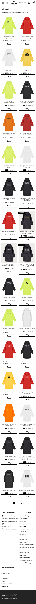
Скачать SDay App (25, 563)
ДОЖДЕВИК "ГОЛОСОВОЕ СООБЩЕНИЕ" (9, 425)
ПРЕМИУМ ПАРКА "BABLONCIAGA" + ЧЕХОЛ (9, 264)
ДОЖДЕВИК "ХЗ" (27, 297)
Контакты (5, 586)
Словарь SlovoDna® (26, 560)
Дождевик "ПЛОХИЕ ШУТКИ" (9, 134)
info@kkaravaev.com (10, 521)
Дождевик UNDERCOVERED (9, 102)
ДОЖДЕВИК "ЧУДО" (9, 297)
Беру (9, 44)
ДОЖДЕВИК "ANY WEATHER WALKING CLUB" (27, 425)
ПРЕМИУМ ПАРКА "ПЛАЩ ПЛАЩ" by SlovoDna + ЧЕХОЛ (27, 265)
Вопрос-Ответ (24, 534)
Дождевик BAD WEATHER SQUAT (27, 69)
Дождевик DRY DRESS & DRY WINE (9, 69)
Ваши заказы (6, 576)
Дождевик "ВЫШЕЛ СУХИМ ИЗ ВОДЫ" (27, 37)
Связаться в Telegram (10, 516)
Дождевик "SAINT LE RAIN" (9, 166)
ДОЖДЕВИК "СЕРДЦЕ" (9, 392)
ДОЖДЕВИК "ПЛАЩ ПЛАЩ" (27, 490)
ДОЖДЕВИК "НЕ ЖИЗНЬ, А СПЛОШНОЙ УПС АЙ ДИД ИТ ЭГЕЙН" (27, 199)
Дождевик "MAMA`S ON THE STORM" (27, 166)
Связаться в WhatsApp (10, 518)
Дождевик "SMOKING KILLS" (9, 199)
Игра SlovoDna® (25, 557)
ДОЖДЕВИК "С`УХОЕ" (9, 361)
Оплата (4, 581)
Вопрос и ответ (7, 584)
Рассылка (23, 526)
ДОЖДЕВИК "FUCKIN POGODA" (9, 329)
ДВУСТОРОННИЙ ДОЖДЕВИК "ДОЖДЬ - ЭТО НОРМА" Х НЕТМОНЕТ (27, 458)
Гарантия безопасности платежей (24, 552)
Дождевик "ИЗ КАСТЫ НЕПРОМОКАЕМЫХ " (27, 102)
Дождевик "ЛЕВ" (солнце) (9, 37)
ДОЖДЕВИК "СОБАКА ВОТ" (27, 361)
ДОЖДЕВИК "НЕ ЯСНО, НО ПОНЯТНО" (27, 392)
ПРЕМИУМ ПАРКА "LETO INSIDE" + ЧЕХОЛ (27, 232)
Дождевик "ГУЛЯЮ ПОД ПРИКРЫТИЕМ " (27, 134)
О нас (21, 537)
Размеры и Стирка (25, 524)
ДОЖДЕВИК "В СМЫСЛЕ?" (9, 456)
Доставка (5, 578)
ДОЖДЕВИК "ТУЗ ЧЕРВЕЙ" (27, 328)
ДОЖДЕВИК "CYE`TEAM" (9, 231)
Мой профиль (6, 573)
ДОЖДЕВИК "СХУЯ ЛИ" (9, 490)
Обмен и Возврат (25, 516)
